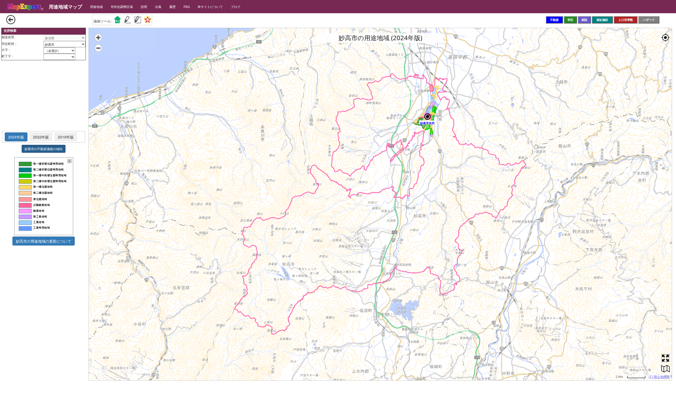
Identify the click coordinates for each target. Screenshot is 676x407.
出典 (158, 6)
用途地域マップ (65, 6)
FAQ (187, 6)
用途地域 (96, 6)
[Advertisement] (43, 96)
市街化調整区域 (122, 6)
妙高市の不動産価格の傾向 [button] (44, 148)
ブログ (235, 6)
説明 (144, 6)
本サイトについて (210, 6)
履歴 (172, 6)
